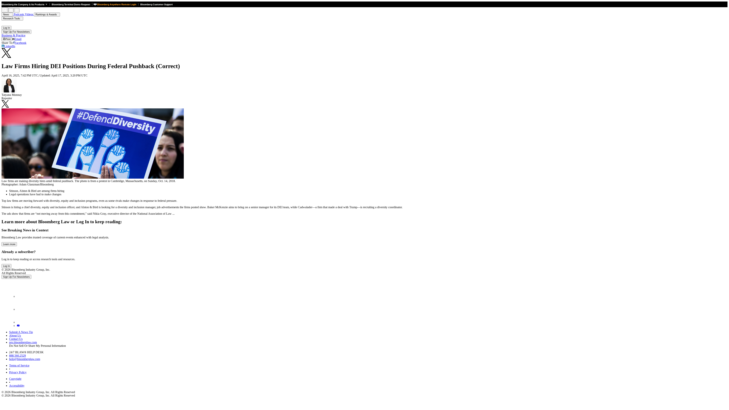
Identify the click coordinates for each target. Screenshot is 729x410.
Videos (29, 14)
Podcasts (19, 14)
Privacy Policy (18, 372)
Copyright (15, 378)
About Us (15, 335)
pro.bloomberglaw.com (23, 342)
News (6, 14)
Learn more (9, 244)
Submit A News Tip (21, 332)
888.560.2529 (17, 355)
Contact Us (16, 339)
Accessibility (16, 385)
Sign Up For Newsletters (16, 31)
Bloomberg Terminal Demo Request (71, 4)
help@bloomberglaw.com (24, 359)
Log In (6, 27)
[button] (26, 4)
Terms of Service (19, 365)
